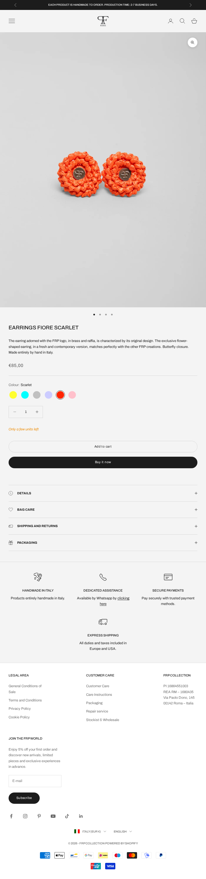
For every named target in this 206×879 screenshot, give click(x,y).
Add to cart (103, 446)
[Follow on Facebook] (11, 816)
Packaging (94, 703)
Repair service (97, 711)
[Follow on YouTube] (53, 816)
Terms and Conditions (25, 700)
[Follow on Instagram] (25, 816)
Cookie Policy (19, 717)
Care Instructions (99, 695)
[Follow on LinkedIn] (81, 816)
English (120, 831)
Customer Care (97, 686)
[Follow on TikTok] (67, 816)
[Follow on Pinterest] (39, 816)
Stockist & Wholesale (102, 720)
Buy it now (103, 462)
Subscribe (24, 798)
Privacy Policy (20, 709)
